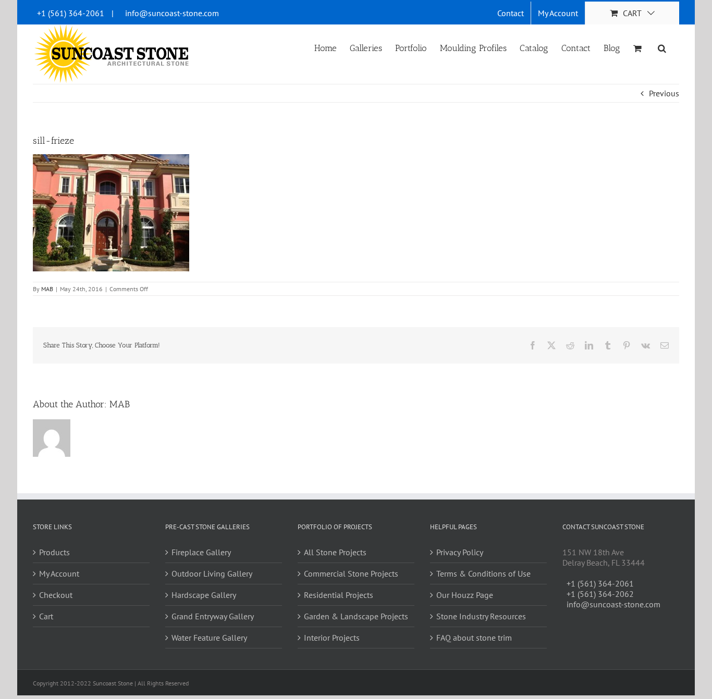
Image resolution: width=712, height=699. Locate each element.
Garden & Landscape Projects (356, 616)
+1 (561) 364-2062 (600, 594)
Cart (46, 616)
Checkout (55, 595)
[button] (662, 47)
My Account (59, 573)
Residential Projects (338, 595)
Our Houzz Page (464, 595)
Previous (664, 93)
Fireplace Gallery (201, 552)
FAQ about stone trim (474, 637)
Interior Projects (332, 637)
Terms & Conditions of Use (483, 573)
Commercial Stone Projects (351, 573)
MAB (47, 289)
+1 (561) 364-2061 (70, 13)
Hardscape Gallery (203, 595)
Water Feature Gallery (209, 637)
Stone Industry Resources (481, 616)
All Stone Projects (335, 552)
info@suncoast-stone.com (172, 13)
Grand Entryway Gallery (212, 616)
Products (54, 552)
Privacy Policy (459, 552)
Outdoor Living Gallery (211, 573)
